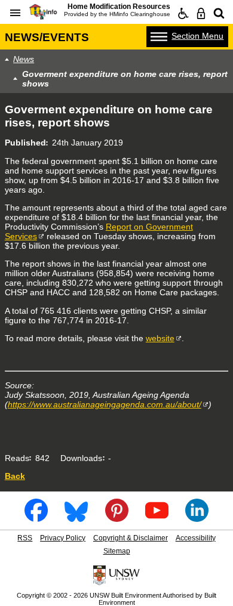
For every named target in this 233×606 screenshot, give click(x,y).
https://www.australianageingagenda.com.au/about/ (104, 404)
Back (15, 476)
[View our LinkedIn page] (197, 518)
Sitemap (116, 551)
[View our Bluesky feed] (76, 518)
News (23, 59)
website (160, 338)
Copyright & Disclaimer (130, 538)
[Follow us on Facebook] (36, 518)
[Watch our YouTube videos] (156, 518)
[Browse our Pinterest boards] (116, 518)
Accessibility (196, 538)
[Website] (219, 14)
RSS (24, 538)
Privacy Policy (62, 538)
